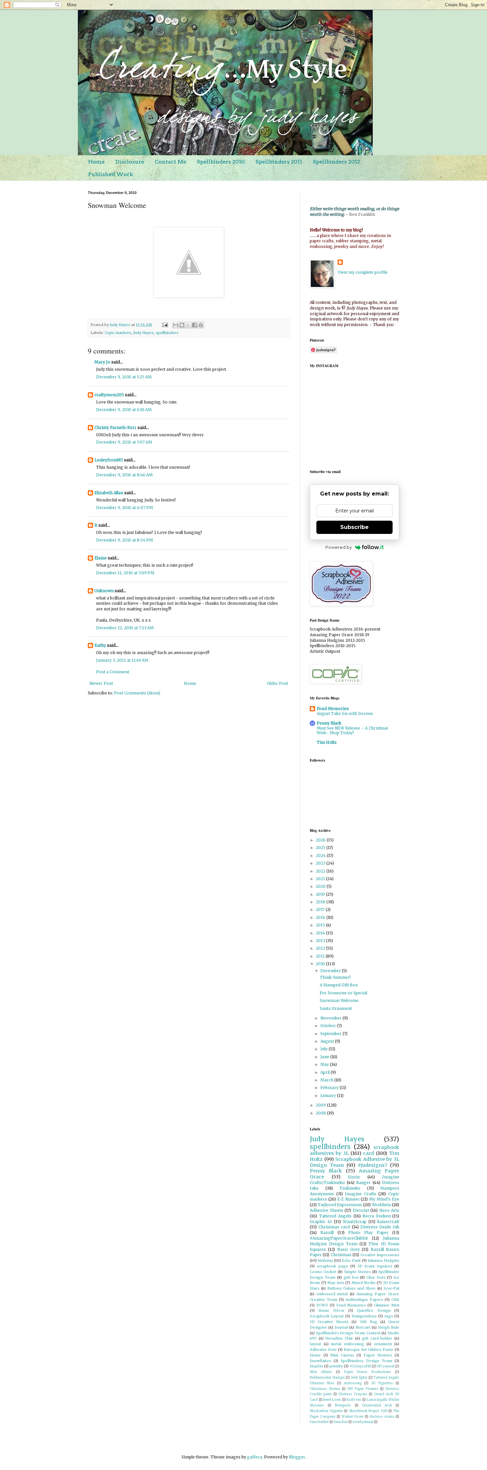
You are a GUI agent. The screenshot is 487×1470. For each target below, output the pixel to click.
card (368, 1153)
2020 (321, 886)
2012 (321, 948)
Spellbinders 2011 (278, 162)
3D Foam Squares (374, 1266)
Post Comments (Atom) (137, 692)
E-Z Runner (348, 1199)
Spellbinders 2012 (336, 162)
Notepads (343, 1405)
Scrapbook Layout (327, 1316)
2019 (321, 894)
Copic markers (118, 332)
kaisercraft (388, 1221)
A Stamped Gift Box (339, 984)
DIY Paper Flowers (363, 1389)
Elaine (100, 557)
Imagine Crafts (360, 1193)
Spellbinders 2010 (221, 162)
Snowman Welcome (339, 1000)
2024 (321, 855)
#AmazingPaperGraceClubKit (339, 1238)
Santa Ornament (336, 1008)
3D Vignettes (382, 1383)
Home (96, 162)
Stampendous (364, 1316)
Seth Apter (359, 1378)
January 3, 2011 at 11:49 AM (122, 660)
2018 (321, 901)
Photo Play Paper (368, 1232)
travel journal (362, 1422)
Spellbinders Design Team (366, 1360)
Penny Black (329, 723)
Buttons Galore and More (351, 1288)
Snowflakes (320, 1360)
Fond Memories (333, 708)
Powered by (338, 547)
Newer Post (101, 683)
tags (389, 1316)
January (328, 1095)
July (324, 1048)
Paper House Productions (367, 1372)
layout (315, 1344)
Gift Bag (368, 1321)
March (327, 1079)
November (331, 1018)
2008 (321, 1113)
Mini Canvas (342, 1355)
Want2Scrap (354, 1221)
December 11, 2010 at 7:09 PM (125, 572)
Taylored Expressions (340, 1204)
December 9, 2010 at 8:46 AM (124, 474)
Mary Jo (102, 361)
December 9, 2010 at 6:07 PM (124, 507)
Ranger (363, 1182)
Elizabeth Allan (108, 492)
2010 (321, 963)
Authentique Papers (364, 1299)
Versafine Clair (339, 1338)
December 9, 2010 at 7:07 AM (124, 442)
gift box (351, 1277)
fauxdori (341, 1422)
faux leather (319, 1422)
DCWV (322, 1305)
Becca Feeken (376, 1215)
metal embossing (347, 1344)
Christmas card (334, 1226)
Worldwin (381, 1204)
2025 (321, 847)
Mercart (362, 1327)
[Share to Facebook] (194, 325)
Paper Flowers (378, 1355)
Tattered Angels (335, 1215)
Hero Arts (389, 1210)
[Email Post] (164, 324)
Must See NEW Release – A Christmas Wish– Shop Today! (352, 730)
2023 (321, 863)
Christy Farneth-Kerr (115, 427)
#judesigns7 (372, 1165)
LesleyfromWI (108, 459)
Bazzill (327, 1232)
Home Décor (331, 1310)
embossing (353, 1383)
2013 (321, 940)
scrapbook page (332, 1266)
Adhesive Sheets (326, 1210)
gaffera (254, 1456)
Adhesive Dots (323, 1349)
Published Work (110, 174)
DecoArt (361, 1210)
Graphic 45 (321, 1221)
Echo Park (351, 1260)
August (327, 1041)
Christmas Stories (325, 1389)
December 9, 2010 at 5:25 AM (124, 376)
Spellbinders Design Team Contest (348, 1333)
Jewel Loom (332, 1400)
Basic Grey (348, 1249)
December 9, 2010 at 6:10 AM (124, 409)
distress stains (382, 1417)
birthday (325, 1260)
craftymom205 (109, 394)
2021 (321, 878)
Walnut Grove (353, 1417)
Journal (341, 1327)
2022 (321, 871)
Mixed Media (364, 1282)
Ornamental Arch (377, 1405)
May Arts (335, 1282)
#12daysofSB (360, 1366)
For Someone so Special (343, 992)
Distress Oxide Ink (379, 1226)
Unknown (104, 590)
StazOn (316, 1366)
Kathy (100, 645)
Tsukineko (349, 1188)
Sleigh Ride (388, 1327)
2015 (321, 925)
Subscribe (354, 527)
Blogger (297, 1456)
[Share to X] (188, 325)
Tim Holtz (327, 742)
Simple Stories (357, 1271)
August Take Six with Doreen (345, 713)
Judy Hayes (143, 332)
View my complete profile (363, 272)
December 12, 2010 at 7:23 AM (125, 627)
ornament (383, 1344)
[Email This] (175, 325)
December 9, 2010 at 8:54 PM (124, 540)
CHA (395, 1299)
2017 (321, 909)
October (328, 1025)
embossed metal (332, 1294)
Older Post (277, 683)
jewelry (336, 1366)
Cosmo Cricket (323, 1271)
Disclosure (129, 162)
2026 (321, 839)
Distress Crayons (353, 1394)
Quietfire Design (373, 1310)
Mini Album (321, 1372)
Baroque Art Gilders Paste (368, 1349)
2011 (321, 956)
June (325, 1056)
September (331, 1033)
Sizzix (354, 1176)
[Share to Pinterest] (200, 325)
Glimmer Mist (386, 1305)
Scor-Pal (391, 1288)
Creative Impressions (379, 1255)
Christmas (341, 1254)
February (330, 1087)
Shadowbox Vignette (326, 1411)
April (325, 1072)
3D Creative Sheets (329, 1321)
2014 (321, 932)
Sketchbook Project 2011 (368, 1411)
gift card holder (377, 1338)
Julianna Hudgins (383, 1260)
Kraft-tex (354, 1400)
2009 (321, 1105)
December (331, 970)
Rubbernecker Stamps (327, 1378)
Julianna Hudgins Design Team (354, 1241)
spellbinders (167, 332)
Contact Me (170, 162)
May (325, 1064)
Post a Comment (112, 671)
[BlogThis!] (182, 325)
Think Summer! (335, 977)
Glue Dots (375, 1277)
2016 (321, 917)
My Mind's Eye (384, 1199)
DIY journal (385, 1366)
